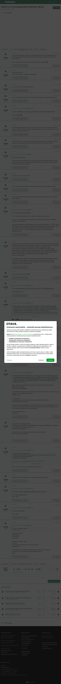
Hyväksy (50, 360)
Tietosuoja (9, 360)
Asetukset (41, 360)
